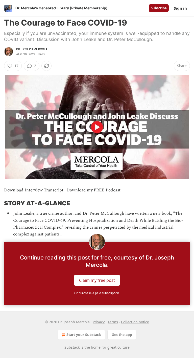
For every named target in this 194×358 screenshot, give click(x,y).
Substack (72, 347)
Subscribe (159, 8)
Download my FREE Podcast (93, 190)
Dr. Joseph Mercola (32, 49)
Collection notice (135, 322)
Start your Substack (83, 334)
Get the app (122, 334)
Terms (113, 322)
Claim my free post (97, 280)
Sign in (180, 8)
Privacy (99, 322)
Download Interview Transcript (33, 190)
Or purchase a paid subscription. (97, 293)
